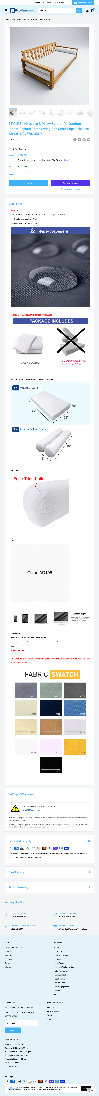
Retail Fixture (59, 979)
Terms (7, 963)
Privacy (8, 951)
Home (7, 20)
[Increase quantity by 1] (33, 174)
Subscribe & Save (85, 2)
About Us (51, 1007)
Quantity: (12, 174)
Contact (57, 990)
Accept (85, 1088)
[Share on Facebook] (75, 139)
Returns (8, 955)
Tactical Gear (59, 982)
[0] (92, 10)
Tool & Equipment (61, 986)
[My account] (87, 10)
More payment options (70, 189)
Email (49, 1015)
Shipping (8, 959)
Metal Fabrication (61, 971)
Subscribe (12, 1030)
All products (16, 20)
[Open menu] (6, 10)
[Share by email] (88, 139)
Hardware (58, 959)
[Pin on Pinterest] (79, 139)
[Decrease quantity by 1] (20, 174)
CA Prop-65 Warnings (14, 947)
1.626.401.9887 (53, 1011)
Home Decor (59, 963)
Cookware (58, 951)
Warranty (9, 967)
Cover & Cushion (61, 955)
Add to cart (28, 183)
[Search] (79, 10)
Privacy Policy (13, 1087)
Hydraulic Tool (60, 975)
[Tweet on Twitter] (84, 139)
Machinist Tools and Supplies (66, 967)
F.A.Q (56, 994)
